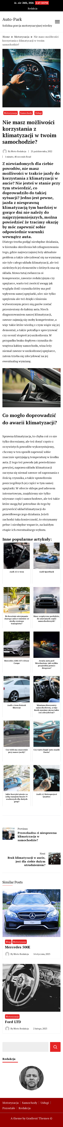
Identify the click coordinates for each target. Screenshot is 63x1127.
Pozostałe (8, 1108)
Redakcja (32, 8)
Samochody (26, 112)
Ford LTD (13, 1021)
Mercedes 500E (17, 947)
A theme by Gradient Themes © (31, 1118)
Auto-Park (12, 19)
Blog (8, 941)
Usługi (38, 112)
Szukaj (55, 1047)
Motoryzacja (10, 112)
